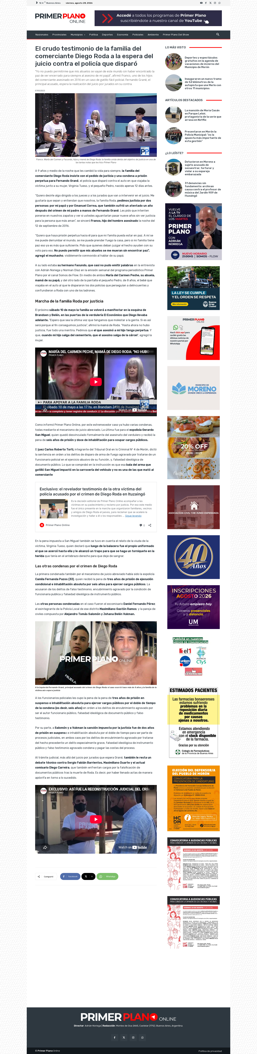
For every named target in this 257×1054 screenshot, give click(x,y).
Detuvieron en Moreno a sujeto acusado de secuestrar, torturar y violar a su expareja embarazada (200, 168)
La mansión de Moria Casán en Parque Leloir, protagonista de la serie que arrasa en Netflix (203, 115)
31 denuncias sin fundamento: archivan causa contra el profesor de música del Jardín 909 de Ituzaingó (203, 189)
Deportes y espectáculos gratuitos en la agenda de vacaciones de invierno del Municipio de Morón (202, 62)
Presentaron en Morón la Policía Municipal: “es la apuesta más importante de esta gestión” (203, 136)
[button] (218, 35)
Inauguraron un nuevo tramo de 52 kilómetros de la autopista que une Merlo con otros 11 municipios (203, 83)
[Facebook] (206, 3)
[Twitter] (210, 3)
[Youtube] (201, 3)
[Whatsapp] (219, 3)
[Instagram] (215, 3)
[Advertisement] (193, 978)
